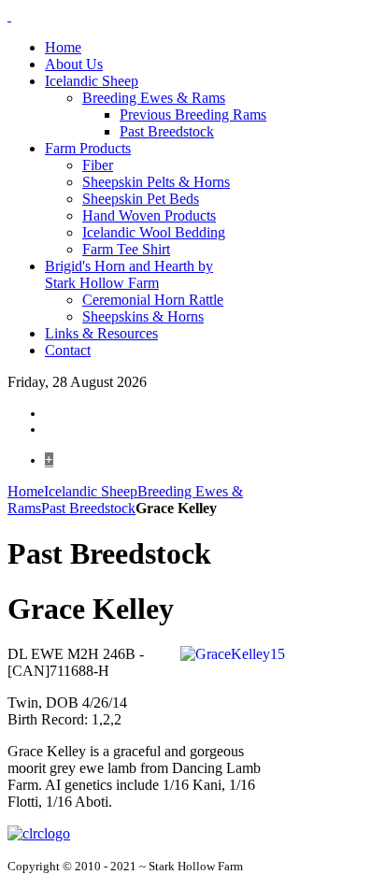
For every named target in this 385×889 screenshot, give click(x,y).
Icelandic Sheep (90, 491)
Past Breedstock (88, 508)
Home (25, 491)
